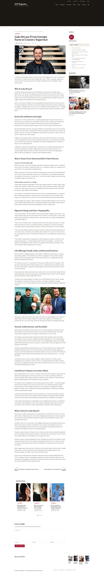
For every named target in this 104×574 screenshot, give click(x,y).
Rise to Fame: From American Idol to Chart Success (80, 52)
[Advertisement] (52, 17)
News (74, 4)
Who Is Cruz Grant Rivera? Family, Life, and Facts (38, 507)
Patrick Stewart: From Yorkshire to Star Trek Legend (55, 469)
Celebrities (62, 4)
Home (56, 4)
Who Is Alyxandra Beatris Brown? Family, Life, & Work (22, 507)
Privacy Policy (82, 1)
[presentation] (23, 492)
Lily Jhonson (38, 509)
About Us (69, 1)
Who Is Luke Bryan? (76, 48)
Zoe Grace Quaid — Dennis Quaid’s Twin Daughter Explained (56, 507)
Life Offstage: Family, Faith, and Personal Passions (79, 59)
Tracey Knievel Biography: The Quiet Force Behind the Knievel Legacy (78, 112)
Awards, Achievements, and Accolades (78, 62)
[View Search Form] (88, 5)
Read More (71, 93)
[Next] (62, 498)
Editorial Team (19, 43)
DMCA (88, 1)
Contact (84, 4)
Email (34, 542)
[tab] (37, 515)
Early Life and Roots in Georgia (79, 49)
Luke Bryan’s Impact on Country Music (79, 65)
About (78, 4)
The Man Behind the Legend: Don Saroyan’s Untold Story (77, 91)
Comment (18, 530)
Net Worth (69, 4)
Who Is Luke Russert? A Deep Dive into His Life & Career (26, 469)
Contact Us (75, 1)
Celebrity (17, 33)
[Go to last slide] (18, 498)
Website (52, 542)
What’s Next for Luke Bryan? (78, 67)
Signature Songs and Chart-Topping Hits (79, 55)
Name (17, 542)
